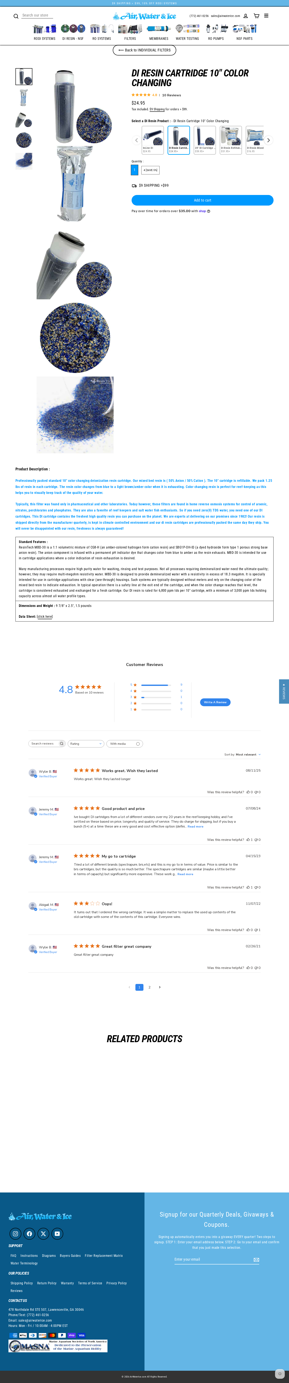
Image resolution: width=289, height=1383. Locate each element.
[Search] (16, 15)
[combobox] (86, 743)
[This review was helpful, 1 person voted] (248, 839)
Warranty (67, 1283)
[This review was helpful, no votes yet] (248, 792)
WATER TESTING (187, 39)
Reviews (16, 1291)
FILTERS (130, 39)
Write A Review (215, 702)
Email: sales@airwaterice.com (30, 1320)
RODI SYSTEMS (44, 39)
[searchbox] (43, 743)
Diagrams (49, 1256)
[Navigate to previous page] (129, 987)
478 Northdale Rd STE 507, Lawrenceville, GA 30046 (46, 1310)
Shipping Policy (22, 1283)
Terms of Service (90, 1283)
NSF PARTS (244, 39)
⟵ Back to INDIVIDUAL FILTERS (144, 50)
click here (45, 617)
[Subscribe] (255, 1260)
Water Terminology (24, 1263)
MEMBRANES (158, 39)
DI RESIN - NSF (73, 39)
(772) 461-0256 (199, 16)
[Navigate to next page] (160, 987)
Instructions (29, 1256)
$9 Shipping (157, 109)
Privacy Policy (116, 1283)
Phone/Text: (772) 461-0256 (28, 1315)
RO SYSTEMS (101, 39)
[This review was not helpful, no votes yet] (256, 792)
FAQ (13, 1256)
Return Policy (47, 1283)
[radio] (153, 140)
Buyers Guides (70, 1256)
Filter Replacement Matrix (104, 1256)
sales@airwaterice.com (225, 16)
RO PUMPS (216, 39)
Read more (195, 827)
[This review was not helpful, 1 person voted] (256, 930)
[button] (284, 691)
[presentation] (268, 140)
